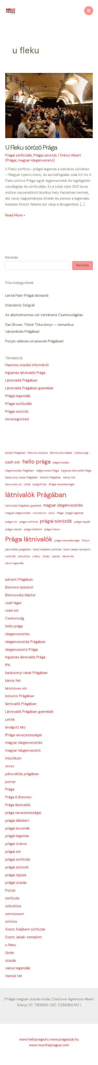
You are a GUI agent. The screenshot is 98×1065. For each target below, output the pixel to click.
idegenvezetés (61, 462)
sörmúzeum (14, 914)
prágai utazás (13, 529)
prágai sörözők (56, 521)
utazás (56, 556)
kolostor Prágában (50, 477)
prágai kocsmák (17, 828)
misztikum (39, 513)
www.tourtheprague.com (49, 1045)
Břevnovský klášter (61, 452)
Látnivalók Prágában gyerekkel (29, 388)
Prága (60, 513)
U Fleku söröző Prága (31, 147)
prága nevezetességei (67, 540)
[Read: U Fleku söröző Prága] (49, 105)
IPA (7, 665)
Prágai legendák (17, 396)
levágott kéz (40, 484)
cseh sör (12, 462)
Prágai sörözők (45, 155)
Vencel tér (68, 556)
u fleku (36, 556)
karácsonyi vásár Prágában (21, 477)
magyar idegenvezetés (63, 505)
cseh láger (13, 603)
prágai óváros (52, 529)
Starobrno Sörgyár (20, 305)
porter (10, 782)
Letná (27, 484)
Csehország (81, 452)
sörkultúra (24, 556)
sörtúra (11, 921)
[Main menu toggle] (88, 10)
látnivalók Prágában (35, 494)
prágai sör (11, 521)
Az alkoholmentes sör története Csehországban (44, 315)
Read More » (15, 216)
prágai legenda (74, 513)
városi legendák (14, 563)
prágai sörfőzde (28, 521)
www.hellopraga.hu (34, 1039)
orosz (52, 513)
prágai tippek (82, 521)
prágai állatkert (33, 529)
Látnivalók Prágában (21, 380)
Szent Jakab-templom (77, 549)
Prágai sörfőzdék (18, 155)
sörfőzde (10, 556)
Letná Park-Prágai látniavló (27, 295)
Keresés (11, 257)
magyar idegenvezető (18, 513)
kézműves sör (13, 484)
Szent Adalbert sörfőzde (47, 549)
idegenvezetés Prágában (19, 470)
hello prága (36, 461)
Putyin (86, 540)
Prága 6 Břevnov (18, 797)
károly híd (69, 477)
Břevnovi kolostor (38, 452)
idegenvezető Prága (47, 470)
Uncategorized (17, 419)
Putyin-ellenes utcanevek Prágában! (34, 341)
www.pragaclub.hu (64, 1039)
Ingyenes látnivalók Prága (25, 373)
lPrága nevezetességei (61, 484)
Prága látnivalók (28, 539)
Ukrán (46, 556)
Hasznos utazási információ (27, 365)
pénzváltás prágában (18, 549)
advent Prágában (15, 452)
